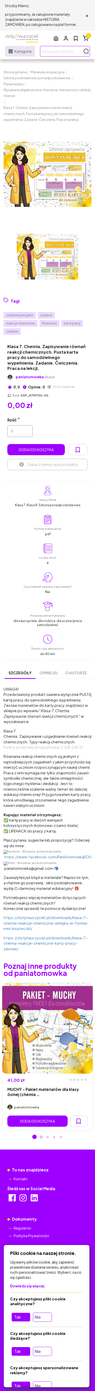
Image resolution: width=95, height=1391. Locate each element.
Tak (17, 1317)
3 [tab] (47, 1137)
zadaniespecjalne (19, 315)
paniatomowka (35, 377)
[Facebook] (12, 1199)
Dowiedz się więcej (27, 1286)
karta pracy (72, 323)
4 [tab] (54, 1137)
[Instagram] (23, 1199)
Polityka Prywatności (31, 1235)
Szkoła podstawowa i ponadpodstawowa (37, 78)
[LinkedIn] (34, 1199)
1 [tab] (34, 1137)
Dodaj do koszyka (36, 449)
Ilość (12, 419)
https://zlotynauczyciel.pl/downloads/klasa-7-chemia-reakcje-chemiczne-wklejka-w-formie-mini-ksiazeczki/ (46, 923)
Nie (37, 1317)
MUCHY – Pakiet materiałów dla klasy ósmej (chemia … (43, 1092)
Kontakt (21, 1178)
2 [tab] (41, 1137)
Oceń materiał (63, 387)
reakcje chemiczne (20, 323)
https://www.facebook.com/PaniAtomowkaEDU (47, 856)
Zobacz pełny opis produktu (52, 464)
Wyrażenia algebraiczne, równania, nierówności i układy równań (47, 93)
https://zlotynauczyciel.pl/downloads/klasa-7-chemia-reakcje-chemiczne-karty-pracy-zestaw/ (46, 943)
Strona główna (15, 72)
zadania (46, 315)
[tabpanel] (47, 1057)
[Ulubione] (75, 38)
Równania (49, 323)
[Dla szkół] (56, 38)
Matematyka (13, 84)
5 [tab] (60, 1137)
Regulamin (22, 1228)
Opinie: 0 (36, 387)
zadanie (12, 331)
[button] (66, 38)
